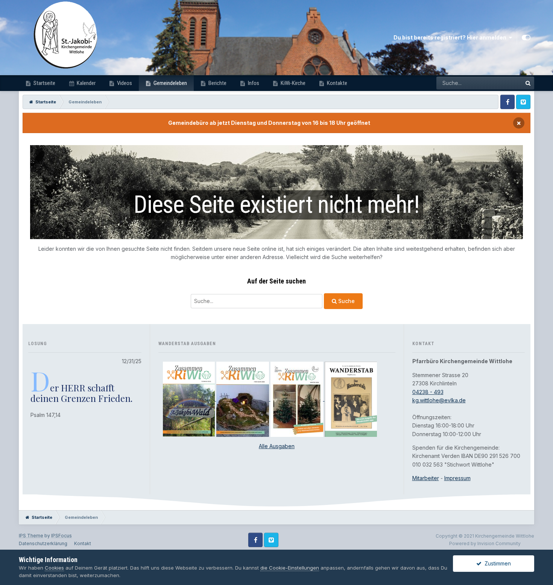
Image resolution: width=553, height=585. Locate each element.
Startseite (43, 83)
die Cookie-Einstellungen (289, 568)
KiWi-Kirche (292, 83)
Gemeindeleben (169, 83)
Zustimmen (496, 563)
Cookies (54, 568)
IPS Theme (31, 535)
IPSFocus (61, 535)
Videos (124, 83)
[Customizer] (526, 37)
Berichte (216, 83)
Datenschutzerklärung (43, 543)
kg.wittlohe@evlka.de (439, 400)
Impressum (457, 478)
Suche (346, 301)
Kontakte (336, 83)
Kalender (86, 83)
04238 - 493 (428, 392)
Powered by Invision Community (485, 543)
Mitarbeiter (425, 478)
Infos (253, 83)
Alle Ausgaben (277, 446)
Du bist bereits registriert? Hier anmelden (451, 37)
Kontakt (82, 543)
